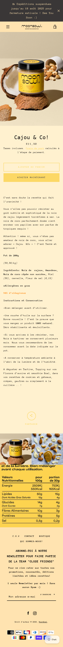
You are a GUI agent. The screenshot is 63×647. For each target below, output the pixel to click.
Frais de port (35, 148)
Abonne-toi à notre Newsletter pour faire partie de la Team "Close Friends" (31, 556)
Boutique (44, 536)
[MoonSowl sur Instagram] (35, 613)
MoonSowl (43, 622)
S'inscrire (45, 594)
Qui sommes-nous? (31, 541)
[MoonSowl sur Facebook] (28, 613)
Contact (29, 536)
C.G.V (16, 536)
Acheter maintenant (31, 177)
